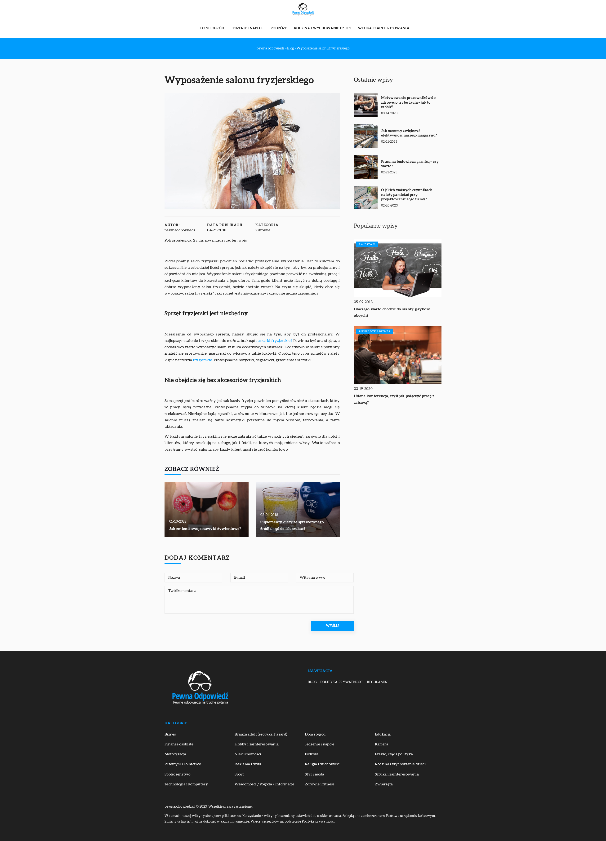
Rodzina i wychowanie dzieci (322, 28)
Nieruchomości (248, 754)
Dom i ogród (212, 28)
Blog (312, 682)
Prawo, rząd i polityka (394, 754)
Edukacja (383, 734)
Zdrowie (262, 230)
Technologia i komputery (186, 784)
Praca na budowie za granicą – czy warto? (410, 164)
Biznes (170, 734)
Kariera (381, 744)
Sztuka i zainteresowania (383, 28)
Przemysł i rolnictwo (183, 764)
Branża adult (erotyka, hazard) (261, 734)
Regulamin (377, 682)
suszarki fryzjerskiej (274, 341)
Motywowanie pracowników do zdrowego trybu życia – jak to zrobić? (408, 102)
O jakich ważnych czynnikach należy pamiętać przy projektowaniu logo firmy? (406, 194)
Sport (239, 774)
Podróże (279, 28)
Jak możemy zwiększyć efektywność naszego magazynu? (409, 133)
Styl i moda (314, 774)
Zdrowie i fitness (320, 784)
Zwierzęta (384, 784)
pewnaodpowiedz (180, 230)
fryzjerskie (202, 360)
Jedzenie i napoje (247, 28)
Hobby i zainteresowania (257, 744)
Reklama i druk (248, 764)
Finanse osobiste (179, 744)
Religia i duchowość (322, 764)
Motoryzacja (175, 754)
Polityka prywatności (341, 682)
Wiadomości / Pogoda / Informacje (264, 784)
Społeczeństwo (177, 774)
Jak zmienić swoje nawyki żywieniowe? (205, 529)
